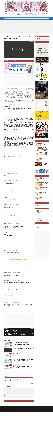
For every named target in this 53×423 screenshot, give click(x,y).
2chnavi (38, 217)
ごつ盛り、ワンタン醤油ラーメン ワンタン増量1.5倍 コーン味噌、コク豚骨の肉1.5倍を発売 (23, 360)
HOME (5, 32)
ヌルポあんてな (38, 210)
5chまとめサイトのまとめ (40, 220)
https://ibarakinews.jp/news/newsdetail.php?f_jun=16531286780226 (15, 147)
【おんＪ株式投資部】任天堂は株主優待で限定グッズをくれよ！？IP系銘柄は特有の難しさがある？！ (45, 154)
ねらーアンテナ (38, 212)
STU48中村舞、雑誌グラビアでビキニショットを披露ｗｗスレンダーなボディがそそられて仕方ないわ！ (19, 91)
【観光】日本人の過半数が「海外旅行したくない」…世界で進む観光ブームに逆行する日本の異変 (23, 343)
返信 (31, 383)
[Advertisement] (26, 26)
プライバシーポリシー (28, 14)
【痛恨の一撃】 (18, 14)
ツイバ (38, 226)
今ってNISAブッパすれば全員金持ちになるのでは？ (45, 183)
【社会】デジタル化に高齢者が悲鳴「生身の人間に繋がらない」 (45, 144)
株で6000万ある (44, 187)
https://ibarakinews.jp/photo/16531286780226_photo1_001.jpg (14, 109)
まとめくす (38, 227)
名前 (4, 395)
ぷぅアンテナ (38, 219)
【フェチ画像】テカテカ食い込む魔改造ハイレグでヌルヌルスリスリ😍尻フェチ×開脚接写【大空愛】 (28, 100)
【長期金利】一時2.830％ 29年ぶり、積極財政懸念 (23, 354)
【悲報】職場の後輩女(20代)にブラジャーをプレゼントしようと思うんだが (9, 95)
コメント (5, 387)
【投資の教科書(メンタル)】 (20, 13)
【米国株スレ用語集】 (8, 13)
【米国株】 (34, 13)
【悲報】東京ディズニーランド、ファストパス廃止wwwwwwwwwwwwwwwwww (28, 93)
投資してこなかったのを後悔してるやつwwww (45, 198)
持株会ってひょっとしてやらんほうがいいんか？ (45, 159)
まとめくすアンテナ (39, 211)
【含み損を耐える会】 (44, 13)
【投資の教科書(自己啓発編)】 (28, 13)
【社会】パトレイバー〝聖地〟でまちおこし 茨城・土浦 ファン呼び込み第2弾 (19, 32)
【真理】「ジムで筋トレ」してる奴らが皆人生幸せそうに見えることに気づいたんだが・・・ (9, 97)
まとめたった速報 (39, 218)
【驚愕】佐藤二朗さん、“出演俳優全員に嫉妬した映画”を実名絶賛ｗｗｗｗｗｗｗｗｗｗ (28, 96)
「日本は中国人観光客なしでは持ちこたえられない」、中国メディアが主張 (9, 100)
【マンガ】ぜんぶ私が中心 (28, 88)
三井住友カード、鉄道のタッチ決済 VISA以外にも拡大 (23, 349)
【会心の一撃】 (23, 14)
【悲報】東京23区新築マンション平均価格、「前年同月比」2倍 (45, 164)
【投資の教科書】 (13, 13)
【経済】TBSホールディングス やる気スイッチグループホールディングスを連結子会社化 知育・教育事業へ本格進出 (23, 366)
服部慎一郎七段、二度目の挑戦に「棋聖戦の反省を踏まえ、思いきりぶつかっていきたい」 (9, 93)
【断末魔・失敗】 (38, 13)
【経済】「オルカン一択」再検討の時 (45, 178)
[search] (48, 18)
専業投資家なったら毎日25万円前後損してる (45, 192)
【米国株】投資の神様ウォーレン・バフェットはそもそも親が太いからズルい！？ (45, 149)
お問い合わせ (34, 14)
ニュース (9, 32)
